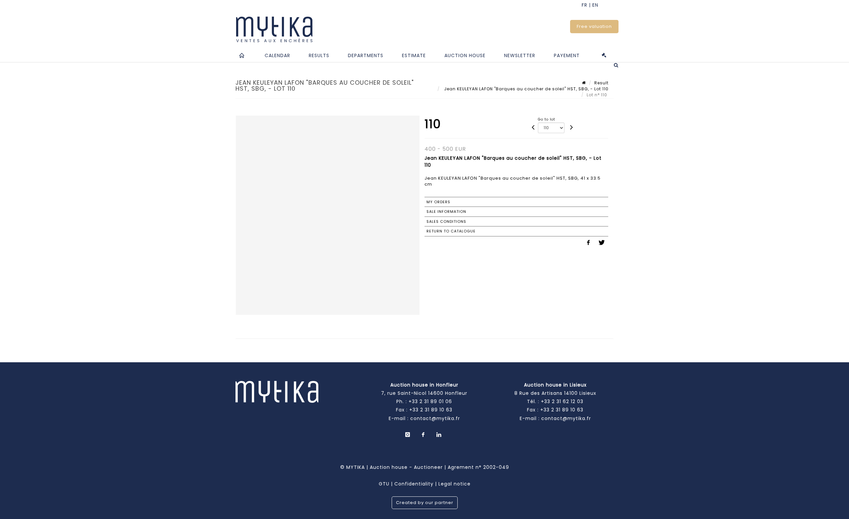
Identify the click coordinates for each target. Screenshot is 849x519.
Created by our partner (424, 502)
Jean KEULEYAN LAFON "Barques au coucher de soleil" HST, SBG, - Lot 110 (526, 89)
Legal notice (454, 483)
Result (601, 83)
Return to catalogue (451, 231)
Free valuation (594, 26)
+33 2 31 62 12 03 (562, 401)
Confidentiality (413, 483)
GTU (384, 483)
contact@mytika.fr (435, 418)
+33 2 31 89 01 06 (430, 401)
